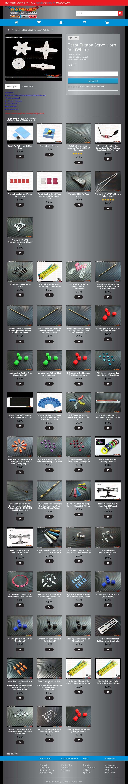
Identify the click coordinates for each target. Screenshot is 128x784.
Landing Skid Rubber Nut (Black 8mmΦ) (78, 639)
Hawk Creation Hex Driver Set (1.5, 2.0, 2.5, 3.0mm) (49, 551)
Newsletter (110, 772)
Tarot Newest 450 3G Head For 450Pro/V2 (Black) (108, 505)
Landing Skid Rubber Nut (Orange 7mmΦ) (78, 730)
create (51, 3)
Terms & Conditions (45, 766)
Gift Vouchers (89, 767)
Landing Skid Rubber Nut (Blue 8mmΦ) (20, 639)
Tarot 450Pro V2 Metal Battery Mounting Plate (108, 639)
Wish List (109, 770)
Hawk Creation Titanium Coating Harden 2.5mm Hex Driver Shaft (49, 330)
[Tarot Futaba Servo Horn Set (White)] (33, 57)
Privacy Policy (46, 772)
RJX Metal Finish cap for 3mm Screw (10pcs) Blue (107, 374)
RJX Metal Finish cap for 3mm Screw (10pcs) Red (79, 460)
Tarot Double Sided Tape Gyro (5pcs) (20, 195)
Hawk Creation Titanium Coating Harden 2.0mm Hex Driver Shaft (20, 330)
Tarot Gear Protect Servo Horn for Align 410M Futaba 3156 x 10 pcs (49, 417)
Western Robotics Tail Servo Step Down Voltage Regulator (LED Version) (108, 148)
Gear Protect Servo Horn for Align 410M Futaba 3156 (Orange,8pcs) (20, 461)
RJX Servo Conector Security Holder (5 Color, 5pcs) (78, 417)
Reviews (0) (27, 86)
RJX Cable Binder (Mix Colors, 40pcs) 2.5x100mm (78, 682)
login (39, 3)
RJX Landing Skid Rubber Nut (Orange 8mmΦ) (78, 374)
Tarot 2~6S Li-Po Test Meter (78, 195)
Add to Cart (93, 81)
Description (12, 86)
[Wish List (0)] (39, 23)
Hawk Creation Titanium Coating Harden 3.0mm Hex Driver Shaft (78, 330)
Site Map (65, 770)
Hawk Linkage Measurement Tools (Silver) (107, 552)
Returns (65, 767)
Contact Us (66, 765)
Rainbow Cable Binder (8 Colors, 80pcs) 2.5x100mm (78, 504)
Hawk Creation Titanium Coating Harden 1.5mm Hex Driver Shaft (107, 286)
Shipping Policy (47, 770)
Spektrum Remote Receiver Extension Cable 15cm (108, 417)
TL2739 (14, 753)
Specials (87, 772)
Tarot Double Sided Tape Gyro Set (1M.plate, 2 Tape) (49, 196)
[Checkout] (84, 23)
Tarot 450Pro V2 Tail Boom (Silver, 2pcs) (108, 195)
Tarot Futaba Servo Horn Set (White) (32, 30)
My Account (110, 765)
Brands (86, 765)
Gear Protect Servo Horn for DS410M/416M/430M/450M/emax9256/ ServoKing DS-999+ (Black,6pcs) (55, 685)
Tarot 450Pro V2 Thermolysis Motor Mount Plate (20, 242)
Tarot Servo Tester (49, 146)
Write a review (97, 86)
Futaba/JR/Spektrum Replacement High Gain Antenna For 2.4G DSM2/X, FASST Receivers (20, 506)
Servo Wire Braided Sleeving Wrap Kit (108, 460)
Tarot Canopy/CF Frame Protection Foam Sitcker (20, 416)
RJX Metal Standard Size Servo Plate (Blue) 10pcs (78, 595)
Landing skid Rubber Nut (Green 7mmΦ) (20, 374)
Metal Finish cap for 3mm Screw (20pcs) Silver (49, 730)
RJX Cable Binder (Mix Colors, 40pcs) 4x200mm (108, 682)
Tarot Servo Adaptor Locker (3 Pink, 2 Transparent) (79, 286)
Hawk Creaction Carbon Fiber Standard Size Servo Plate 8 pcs (20, 731)
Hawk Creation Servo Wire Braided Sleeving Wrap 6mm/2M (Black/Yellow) (49, 505)
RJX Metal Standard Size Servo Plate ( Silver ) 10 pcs (49, 596)
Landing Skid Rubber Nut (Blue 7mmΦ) (108, 595)
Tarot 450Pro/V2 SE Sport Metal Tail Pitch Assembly (78, 551)
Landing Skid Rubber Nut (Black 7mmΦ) (49, 639)
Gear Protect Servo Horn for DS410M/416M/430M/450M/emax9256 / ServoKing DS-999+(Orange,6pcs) (25, 685)
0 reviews (84, 86)
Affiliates (87, 770)
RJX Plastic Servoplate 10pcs (20, 285)
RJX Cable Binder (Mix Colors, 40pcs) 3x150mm (49, 285)
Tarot (77, 54)
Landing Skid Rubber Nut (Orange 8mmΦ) (108, 329)
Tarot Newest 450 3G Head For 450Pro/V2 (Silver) (20, 552)
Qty (69, 69)
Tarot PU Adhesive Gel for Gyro (20, 147)
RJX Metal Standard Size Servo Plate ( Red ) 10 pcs (20, 595)
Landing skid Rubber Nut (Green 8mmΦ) (49, 374)
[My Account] (61, 23)
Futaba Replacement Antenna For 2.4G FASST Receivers (79, 148)
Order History (111, 767)
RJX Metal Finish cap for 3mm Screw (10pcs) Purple (49, 460)
